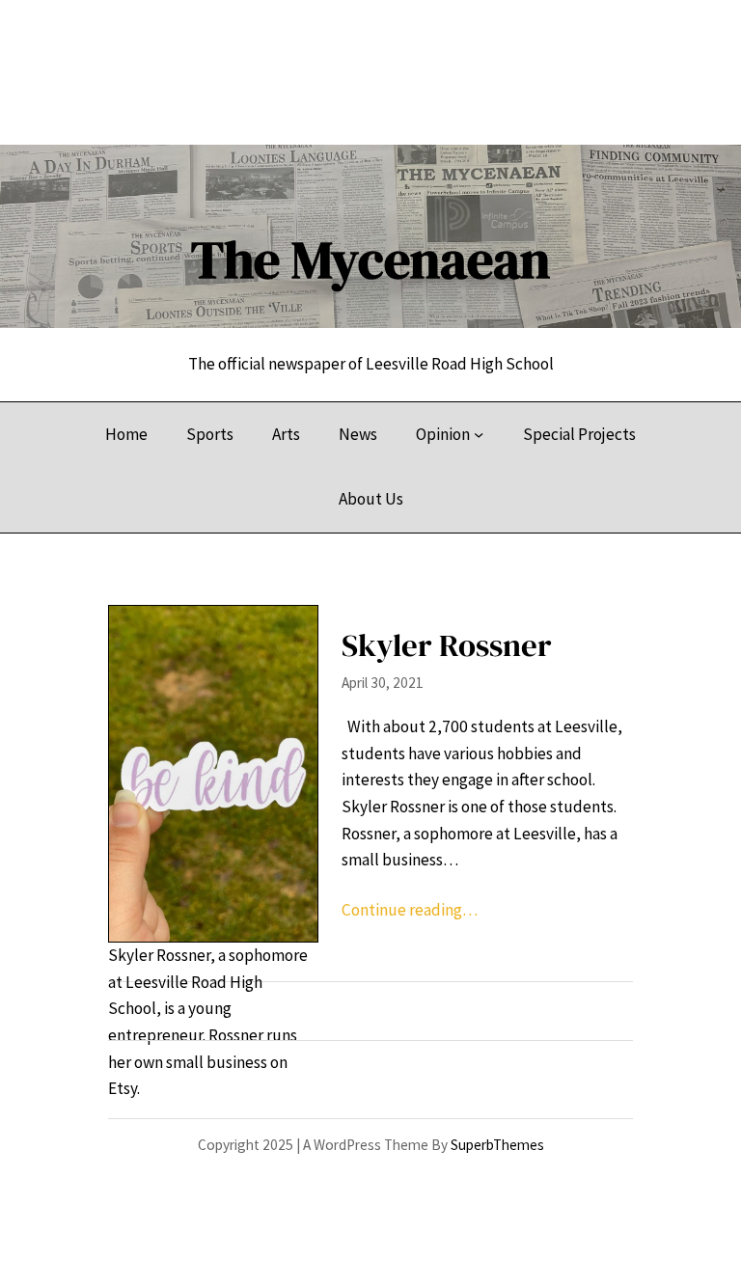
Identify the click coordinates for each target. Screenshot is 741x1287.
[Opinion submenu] (478, 434)
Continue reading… (410, 909)
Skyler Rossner (447, 645)
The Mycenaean (370, 259)
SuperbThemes (497, 1145)
